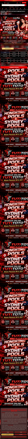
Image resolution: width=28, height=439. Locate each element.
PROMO (8, 432)
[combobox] (13, 5)
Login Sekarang (20, 48)
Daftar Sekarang (8, 48)
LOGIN (21, 432)
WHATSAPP (21, 434)
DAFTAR (8, 434)
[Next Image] (26, 30)
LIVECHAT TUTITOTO (14, 67)
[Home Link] (6, 3)
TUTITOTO (3, 412)
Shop (2, 3)
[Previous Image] (1, 30)
